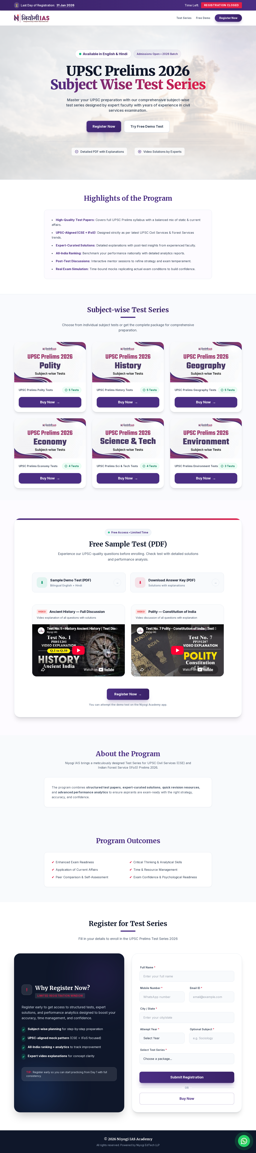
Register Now (228, 17)
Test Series (184, 17)
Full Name (147, 967)
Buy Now (50, 402)
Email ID (196, 988)
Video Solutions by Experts (162, 151)
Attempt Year (149, 1029)
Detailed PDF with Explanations (102, 151)
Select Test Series (153, 1049)
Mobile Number (151, 988)
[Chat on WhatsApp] (244, 1141)
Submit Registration (187, 1077)
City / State (148, 1008)
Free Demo (203, 17)
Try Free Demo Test (146, 126)
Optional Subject (202, 1029)
